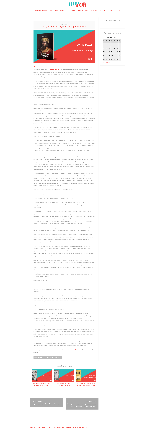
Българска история (38, 357)
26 (109, 59)
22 (117, 55)
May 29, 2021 (63, 387)
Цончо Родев (58, 357)
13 (112, 52)
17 (104, 55)
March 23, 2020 (85, 387)
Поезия (94, 10)
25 (106, 59)
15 (117, 52)
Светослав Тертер (49, 357)
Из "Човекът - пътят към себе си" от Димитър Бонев (85, 384)
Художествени (41, 10)
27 (112, 59)
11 (106, 52)
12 (109, 52)
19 (109, 55)
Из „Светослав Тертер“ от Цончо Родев (64, 26)
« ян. (104, 62)
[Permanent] (42, 381)
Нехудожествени (57, 10)
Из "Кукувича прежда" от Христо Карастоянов (41, 384)
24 (104, 59)
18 (106, 55)
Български (71, 10)
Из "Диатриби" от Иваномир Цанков (63, 384)
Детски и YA (83, 10)
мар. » (108, 62)
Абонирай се (114, 10)
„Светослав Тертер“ (53, 69)
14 (114, 52)
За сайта (103, 10)
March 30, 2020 (41, 387)
